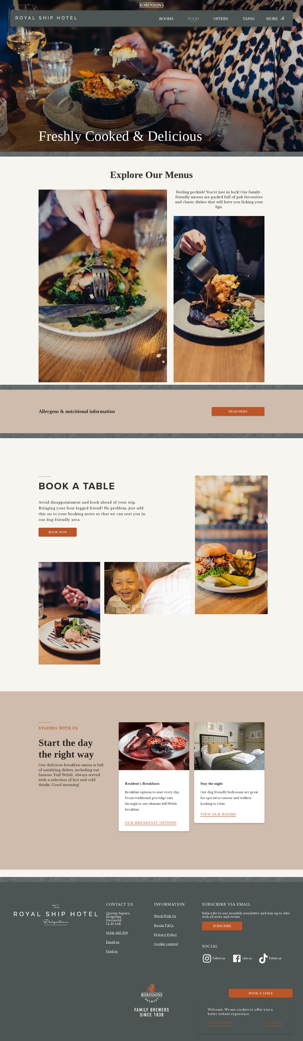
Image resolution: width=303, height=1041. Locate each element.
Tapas (249, 19)
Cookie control (166, 944)
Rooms (166, 19)
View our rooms (218, 814)
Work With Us (165, 916)
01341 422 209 (117, 933)
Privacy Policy (165, 935)
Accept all (274, 1022)
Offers (220, 19)
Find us (112, 951)
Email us (112, 942)
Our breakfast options (151, 823)
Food (193, 19)
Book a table (261, 993)
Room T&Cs (164, 925)
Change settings (220, 1022)
